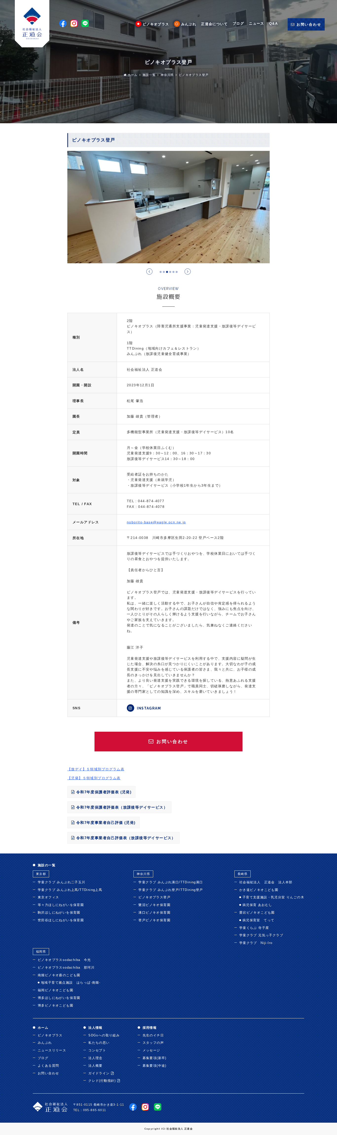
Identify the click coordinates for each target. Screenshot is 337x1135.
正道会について (214, 24)
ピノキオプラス (156, 24)
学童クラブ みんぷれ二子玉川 (61, 882)
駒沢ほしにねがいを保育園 (59, 912)
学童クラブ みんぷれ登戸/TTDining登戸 (170, 890)
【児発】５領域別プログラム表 (94, 778)
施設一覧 (149, 75)
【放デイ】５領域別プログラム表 (95, 769)
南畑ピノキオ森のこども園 (59, 975)
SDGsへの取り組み (104, 1035)
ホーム (132, 75)
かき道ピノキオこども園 (258, 890)
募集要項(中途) (155, 1065)
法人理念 (95, 1058)
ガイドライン (99, 1073)
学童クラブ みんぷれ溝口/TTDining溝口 (170, 882)
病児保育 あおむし (257, 905)
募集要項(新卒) (155, 1058)
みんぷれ (188, 24)
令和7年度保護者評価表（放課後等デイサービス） (121, 807)
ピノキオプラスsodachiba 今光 (64, 960)
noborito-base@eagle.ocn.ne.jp (156, 522)
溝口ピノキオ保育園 (154, 912)
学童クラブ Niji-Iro (256, 943)
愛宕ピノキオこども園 (257, 912)
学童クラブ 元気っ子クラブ (261, 935)
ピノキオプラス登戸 (194, 75)
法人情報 (95, 1027)
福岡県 (41, 951)
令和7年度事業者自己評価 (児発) (105, 822)
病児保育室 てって (259, 920)
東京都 (41, 874)
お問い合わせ (48, 1073)
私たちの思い (99, 1043)
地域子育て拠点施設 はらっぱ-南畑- (70, 982)
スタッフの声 (153, 1043)
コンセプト (97, 1050)
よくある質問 (48, 1065)
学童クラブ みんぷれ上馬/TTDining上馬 (70, 890)
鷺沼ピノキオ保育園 (154, 905)
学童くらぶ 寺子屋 (254, 928)
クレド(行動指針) (102, 1080)
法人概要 (95, 1065)
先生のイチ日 (153, 1035)
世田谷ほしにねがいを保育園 (61, 920)
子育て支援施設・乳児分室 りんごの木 (273, 897)
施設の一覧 (47, 865)
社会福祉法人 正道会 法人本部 (266, 882)
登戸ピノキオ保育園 (154, 920)
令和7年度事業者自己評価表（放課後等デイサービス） (125, 838)
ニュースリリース (52, 1050)
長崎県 (242, 874)
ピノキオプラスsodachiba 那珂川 (66, 967)
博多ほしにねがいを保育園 (59, 998)
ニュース (256, 23)
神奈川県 (167, 75)
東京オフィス (48, 897)
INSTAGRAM (148, 708)
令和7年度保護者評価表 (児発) (103, 792)
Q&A (273, 23)
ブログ (238, 23)
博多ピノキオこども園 (55, 1005)
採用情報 (150, 1027)
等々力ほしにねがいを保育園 (61, 905)
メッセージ (151, 1050)
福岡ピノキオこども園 (55, 990)
